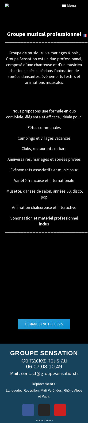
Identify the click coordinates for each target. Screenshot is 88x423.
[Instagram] (44, 410)
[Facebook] (28, 410)
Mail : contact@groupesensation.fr (44, 373)
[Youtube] (60, 410)
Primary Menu (75, 5)
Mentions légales (44, 420)
